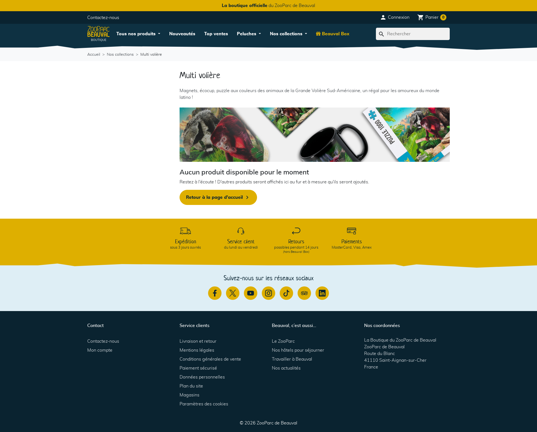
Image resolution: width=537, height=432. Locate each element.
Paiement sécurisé (198, 368)
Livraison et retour (198, 341)
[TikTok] (286, 293)
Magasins (189, 395)
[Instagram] (268, 293)
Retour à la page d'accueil (218, 197)
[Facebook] (215, 293)
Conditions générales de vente (210, 359)
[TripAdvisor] (304, 293)
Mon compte (99, 350)
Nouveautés (182, 34)
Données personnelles (202, 377)
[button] (394, 17)
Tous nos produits (136, 34)
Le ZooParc (283, 341)
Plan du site (191, 386)
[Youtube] (250, 293)
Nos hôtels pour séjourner (298, 350)
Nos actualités (286, 368)
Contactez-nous (103, 17)
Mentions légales (197, 350)
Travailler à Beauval (292, 359)
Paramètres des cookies (204, 404)
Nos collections (287, 34)
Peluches (247, 34)
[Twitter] (232, 293)
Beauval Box (335, 34)
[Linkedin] (322, 293)
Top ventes (216, 34)
